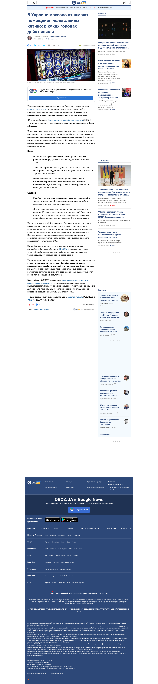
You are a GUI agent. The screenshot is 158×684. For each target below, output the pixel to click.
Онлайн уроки (62, 549)
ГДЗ (46, 549)
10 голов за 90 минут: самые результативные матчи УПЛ (109, 407)
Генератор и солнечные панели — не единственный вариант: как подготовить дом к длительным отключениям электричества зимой (113, 45)
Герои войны (49, 7)
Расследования (87, 528)
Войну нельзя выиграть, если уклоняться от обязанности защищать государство (110, 378)
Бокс (68, 542)
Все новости (126, 528)
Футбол (47, 542)
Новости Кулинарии (67, 562)
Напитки (56, 562)
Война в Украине (62, 7)
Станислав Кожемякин (41, 36)
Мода (68, 582)
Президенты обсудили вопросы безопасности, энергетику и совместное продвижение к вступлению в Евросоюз (112, 200)
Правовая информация (94, 482)
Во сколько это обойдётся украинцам (111, 51)
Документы (70, 487)
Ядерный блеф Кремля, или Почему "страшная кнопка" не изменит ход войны (109, 315)
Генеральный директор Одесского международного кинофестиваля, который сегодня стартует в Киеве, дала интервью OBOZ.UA (109, 76)
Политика (45, 528)
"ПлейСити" (64, 249)
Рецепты (48, 562)
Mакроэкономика (65, 569)
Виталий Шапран (105, 428)
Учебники (53, 549)
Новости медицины (51, 576)
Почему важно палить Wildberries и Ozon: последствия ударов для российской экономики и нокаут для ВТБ (109, 297)
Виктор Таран (104, 320)
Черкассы (76, 535)
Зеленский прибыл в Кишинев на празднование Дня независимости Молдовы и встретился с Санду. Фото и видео (114, 192)
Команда (69, 482)
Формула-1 (75, 542)
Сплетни (54, 582)
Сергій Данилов (105, 399)
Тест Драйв (49, 555)
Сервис (75, 555)
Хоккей (63, 542)
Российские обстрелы (105, 7)
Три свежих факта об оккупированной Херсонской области (108, 393)
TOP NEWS (103, 160)
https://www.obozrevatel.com (98, 623)
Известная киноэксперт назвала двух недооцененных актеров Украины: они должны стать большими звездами (109, 93)
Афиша (47, 582)
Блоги (96, 528)
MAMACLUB (63, 576)
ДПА (70, 549)
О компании (49, 482)
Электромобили (59, 555)
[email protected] (52, 668)
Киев (46, 535)
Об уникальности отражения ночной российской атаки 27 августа (108, 329)
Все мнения (104, 434)
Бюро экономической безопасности (65, 120)
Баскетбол (55, 542)
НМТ (80, 549)
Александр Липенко (106, 413)
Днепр (69, 535)
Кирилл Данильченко (106, 303)
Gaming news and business (58, 36)
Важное (102, 13)
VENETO (92, 7)
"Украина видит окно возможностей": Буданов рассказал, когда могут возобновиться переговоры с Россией (111, 235)
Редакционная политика (41, 309)
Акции (69, 555)
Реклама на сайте (51, 487)
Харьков (53, 535)
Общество (111, 528)
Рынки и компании (51, 569)
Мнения (102, 290)
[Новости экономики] (76, 310)
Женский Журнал (78, 582)
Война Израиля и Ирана (78, 7)
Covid (71, 576)
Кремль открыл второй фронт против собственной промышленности (109, 422)
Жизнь (70, 528)
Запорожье (61, 535)
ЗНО (75, 549)
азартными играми (36, 109)
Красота (62, 582)
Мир (56, 528)
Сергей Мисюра (105, 335)
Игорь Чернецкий (105, 384)
